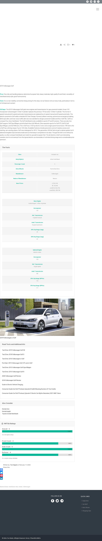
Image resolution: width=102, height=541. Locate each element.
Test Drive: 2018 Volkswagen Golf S (13, 354)
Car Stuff (85, 504)
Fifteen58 (32, 538)
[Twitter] (37, 472)
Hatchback (12, 486)
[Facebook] (37, 469)
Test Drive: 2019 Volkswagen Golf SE (13, 350)
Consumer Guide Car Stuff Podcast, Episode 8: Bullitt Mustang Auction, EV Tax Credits (29, 389)
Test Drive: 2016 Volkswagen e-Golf (13, 359)
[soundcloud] (62, 501)
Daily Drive (85, 501)
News (6, 26)
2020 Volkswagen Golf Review (11, 376)
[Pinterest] (37, 475)
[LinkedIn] (37, 478)
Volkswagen (26, 486)
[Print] (61, 45)
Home (1, 26)
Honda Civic (5, 409)
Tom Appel (13, 465)
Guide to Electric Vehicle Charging (12, 384)
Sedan (20, 486)
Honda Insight (6, 411)
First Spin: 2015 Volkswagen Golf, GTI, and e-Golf (17, 363)
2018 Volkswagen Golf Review (11, 380)
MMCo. (39, 538)
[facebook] (52, 501)
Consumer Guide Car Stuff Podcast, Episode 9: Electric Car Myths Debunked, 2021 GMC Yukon (31, 393)
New (17, 486)
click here (14, 458)
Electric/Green (4, 486)
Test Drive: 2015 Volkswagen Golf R (13, 372)
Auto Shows (86, 507)
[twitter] (57, 501)
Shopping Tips (86, 511)
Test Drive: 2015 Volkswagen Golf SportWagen (16, 367)
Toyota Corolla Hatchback (10, 413)
